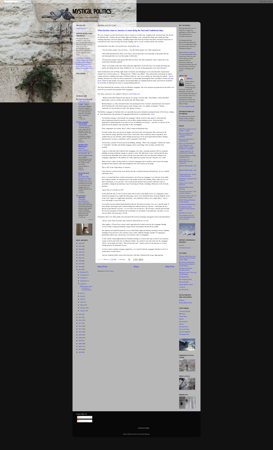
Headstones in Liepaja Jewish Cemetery (187, 179)
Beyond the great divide (83, 174)
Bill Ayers (89, 60)
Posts (80, 417)
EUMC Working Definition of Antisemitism (187, 201)
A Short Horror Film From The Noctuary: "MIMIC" (84, 103)
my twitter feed (183, 290)
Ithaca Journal (183, 321)
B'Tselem (181, 300)
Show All (91, 219)
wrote (152, 114)
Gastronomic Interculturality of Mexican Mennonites (84, 201)
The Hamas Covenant (185, 213)
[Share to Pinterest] (142, 259)
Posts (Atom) (110, 271)
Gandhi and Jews (81, 62)
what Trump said (134, 94)
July (81, 293)
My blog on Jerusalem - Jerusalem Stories (186, 269)
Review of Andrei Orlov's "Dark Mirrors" (186, 140)
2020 (80, 261)
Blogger (147, 434)
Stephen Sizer (88, 68)
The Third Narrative (185, 248)
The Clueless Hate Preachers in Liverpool (84, 177)
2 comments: (122, 259)
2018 (80, 267)
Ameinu (181, 245)
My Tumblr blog (184, 277)
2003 (80, 352)
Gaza (82, 68)
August (82, 284)
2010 (80, 332)
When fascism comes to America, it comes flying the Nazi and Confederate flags (130, 30)
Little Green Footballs (85, 99)
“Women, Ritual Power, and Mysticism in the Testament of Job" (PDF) (187, 258)
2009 (80, 335)
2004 (80, 349)
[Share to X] (138, 259)
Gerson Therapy (81, 60)
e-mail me (182, 287)
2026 (80, 243)
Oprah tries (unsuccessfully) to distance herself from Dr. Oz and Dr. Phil (85, 151)
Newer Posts (102, 266)
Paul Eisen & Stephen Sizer (187, 204)
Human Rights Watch (185, 303)
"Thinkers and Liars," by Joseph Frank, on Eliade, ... (187, 152)
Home (136, 266)
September (83, 281)
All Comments (83, 421)
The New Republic (184, 332)
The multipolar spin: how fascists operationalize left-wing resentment (187, 217)
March (82, 305)
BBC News (182, 314)
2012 (80, 326)
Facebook (185, 121)
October (82, 278)
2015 (80, 317)
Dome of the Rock (84, 58)
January (82, 311)
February (83, 308)
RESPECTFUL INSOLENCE (83, 146)
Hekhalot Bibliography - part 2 (187, 171)
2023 (80, 252)
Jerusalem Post (183, 327)
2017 (80, 269)
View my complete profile (187, 106)
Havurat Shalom (184, 282)
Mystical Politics (92, 11)
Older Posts (169, 266)
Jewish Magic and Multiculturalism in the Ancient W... (186, 161)
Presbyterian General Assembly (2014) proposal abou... (187, 208)
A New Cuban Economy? (85, 126)
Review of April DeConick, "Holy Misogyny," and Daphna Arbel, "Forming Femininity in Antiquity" (187, 146)
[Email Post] (128, 259)
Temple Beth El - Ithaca (186, 284)
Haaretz (181, 319)
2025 (80, 246)
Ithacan (181, 324)
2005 (80, 346)
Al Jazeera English (184, 311)
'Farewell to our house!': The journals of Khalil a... (187, 192)
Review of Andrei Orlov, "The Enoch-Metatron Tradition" (186, 135)
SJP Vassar (84, 66)
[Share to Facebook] (140, 259)
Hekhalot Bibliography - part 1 (187, 166)
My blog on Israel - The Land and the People (187, 273)
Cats (77, 58)
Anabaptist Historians (82, 197)
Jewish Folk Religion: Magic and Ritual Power (187, 156)
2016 (80, 314)
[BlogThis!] (136, 259)
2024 (80, 249)
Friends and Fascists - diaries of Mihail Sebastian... (187, 175)
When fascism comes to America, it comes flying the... (86, 288)
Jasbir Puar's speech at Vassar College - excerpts (187, 130)
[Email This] (134, 259)
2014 (80, 320)
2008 (80, 338)
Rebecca (189, 79)
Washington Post (184, 334)
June (81, 296)
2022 (80, 255)
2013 (80, 323)
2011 (80, 329)
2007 (80, 341)
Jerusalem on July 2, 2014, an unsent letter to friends (187, 196)
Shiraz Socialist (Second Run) (83, 123)
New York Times (184, 329)
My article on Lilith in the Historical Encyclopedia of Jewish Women (187, 264)
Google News (183, 316)
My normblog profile (185, 279)
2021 (80, 258)
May (81, 299)
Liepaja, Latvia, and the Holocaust (186, 184)
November (83, 275)
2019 (80, 264)
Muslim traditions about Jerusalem (186, 188)
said (137, 46)
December (83, 272)
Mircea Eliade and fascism (83, 63)
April (82, 302)
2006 (80, 343)
